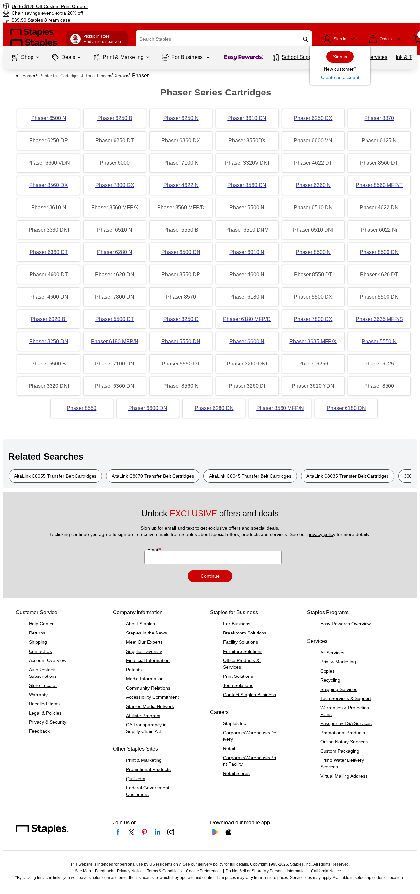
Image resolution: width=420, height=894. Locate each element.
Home (27, 75)
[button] (305, 39)
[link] (72, 6)
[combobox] (224, 39)
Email (153, 549)
